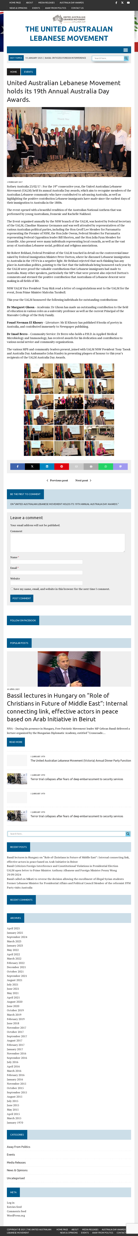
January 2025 (15, 933)
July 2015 (12, 1101)
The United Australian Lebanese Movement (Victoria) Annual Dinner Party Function (80, 760)
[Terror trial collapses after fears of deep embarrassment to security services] (17, 782)
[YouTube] (128, 2)
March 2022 (14, 958)
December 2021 (16, 967)
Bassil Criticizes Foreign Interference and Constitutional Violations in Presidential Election (62, 866)
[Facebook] (116, 2)
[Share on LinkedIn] (47, 466)
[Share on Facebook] (17, 466)
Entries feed (14, 1207)
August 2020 (14, 1002)
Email (14, 568)
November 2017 (16, 1027)
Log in (10, 1202)
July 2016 (12, 1062)
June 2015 (13, 1105)
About (29, 3)
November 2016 (16, 1053)
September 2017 (17, 1036)
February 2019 (16, 1019)
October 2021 (15, 971)
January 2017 (15, 1049)
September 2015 (17, 1092)
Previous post (59, 480)
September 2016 (17, 1058)
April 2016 (13, 1066)
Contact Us (77, 8)
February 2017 (16, 1045)
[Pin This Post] (61, 466)
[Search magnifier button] (126, 58)
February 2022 (16, 963)
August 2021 (14, 980)
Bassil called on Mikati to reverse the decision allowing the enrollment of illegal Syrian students (65, 879)
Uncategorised (16, 1178)
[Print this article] (91, 466)
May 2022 (13, 950)
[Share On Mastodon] (120, 466)
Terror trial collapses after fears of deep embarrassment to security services (76, 779)
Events (36, 8)
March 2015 (14, 1118)
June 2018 (13, 1023)
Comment (16, 531)
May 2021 (13, 993)
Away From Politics (55, 8)
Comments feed (16, 1211)
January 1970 (15, 1122)
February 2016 (16, 1075)
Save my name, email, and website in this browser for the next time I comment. (62, 589)
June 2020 (13, 1006)
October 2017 (15, 1032)
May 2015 (13, 1109)
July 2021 (12, 984)
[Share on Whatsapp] (105, 466)
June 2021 (13, 989)
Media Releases (46, 3)
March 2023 (14, 941)
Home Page (15, 3)
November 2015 (16, 1083)
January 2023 (15, 945)
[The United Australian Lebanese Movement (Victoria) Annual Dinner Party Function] (17, 764)
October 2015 (15, 1088)
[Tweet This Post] (32, 466)
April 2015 (13, 1114)
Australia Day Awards (72, 3)
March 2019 (14, 1014)
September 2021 (17, 976)
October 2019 (15, 1010)
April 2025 (13, 928)
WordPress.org (16, 1215)
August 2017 (14, 1040)
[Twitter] (122, 2)
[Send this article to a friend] (76, 466)
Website (15, 578)
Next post (81, 480)
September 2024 (17, 937)
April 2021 (13, 997)
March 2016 (14, 1071)
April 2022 (13, 954)
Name (14, 557)
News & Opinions (18, 8)
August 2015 (14, 1096)
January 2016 (15, 1079)
